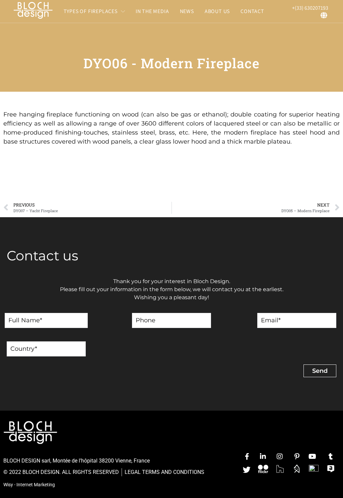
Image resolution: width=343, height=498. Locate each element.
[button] (94, 11)
